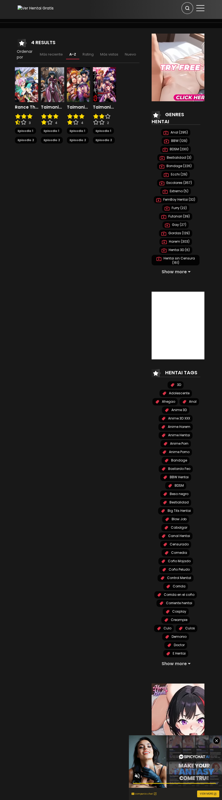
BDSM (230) (178, 149)
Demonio (179, 636)
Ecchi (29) (178, 174)
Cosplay (178, 611)
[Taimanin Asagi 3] (104, 84)
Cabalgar (178, 527)
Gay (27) (178, 224)
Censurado (179, 544)
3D (178, 384)
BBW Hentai (179, 477)
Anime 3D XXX (178, 418)
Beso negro (178, 494)
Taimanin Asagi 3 (104, 107)
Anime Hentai (178, 435)
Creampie (178, 619)
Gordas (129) (179, 233)
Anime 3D (179, 410)
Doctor (179, 645)
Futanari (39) (179, 216)
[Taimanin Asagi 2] (78, 84)
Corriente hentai (178, 603)
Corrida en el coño (178, 594)
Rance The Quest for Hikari (26, 107)
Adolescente (179, 393)
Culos (189, 628)
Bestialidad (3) (178, 157)
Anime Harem (178, 426)
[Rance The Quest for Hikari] (26, 84)
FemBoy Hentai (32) (178, 199)
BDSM (179, 485)
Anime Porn (178, 443)
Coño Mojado (179, 561)
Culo (167, 628)
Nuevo (130, 54)
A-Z (72, 54)
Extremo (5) (178, 191)
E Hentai (179, 653)
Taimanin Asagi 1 (52, 107)
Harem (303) (179, 241)
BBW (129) (178, 140)
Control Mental (178, 577)
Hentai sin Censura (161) (179, 260)
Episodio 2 (26, 140)
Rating (88, 54)
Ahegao (168, 401)
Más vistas (109, 54)
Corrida (178, 586)
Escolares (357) (179, 182)
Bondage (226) (179, 166)
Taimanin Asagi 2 (78, 107)
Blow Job (179, 519)
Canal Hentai (178, 536)
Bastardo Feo (178, 468)
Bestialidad (179, 502)
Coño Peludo (179, 569)
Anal (192, 401)
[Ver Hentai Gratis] (36, 8)
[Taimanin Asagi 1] (52, 84)
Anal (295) (179, 132)
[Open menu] (200, 8)
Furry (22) (179, 208)
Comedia (178, 552)
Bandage (178, 460)
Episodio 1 (25, 131)
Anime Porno (179, 452)
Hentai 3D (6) (179, 250)
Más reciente (51, 54)
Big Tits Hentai (179, 510)
